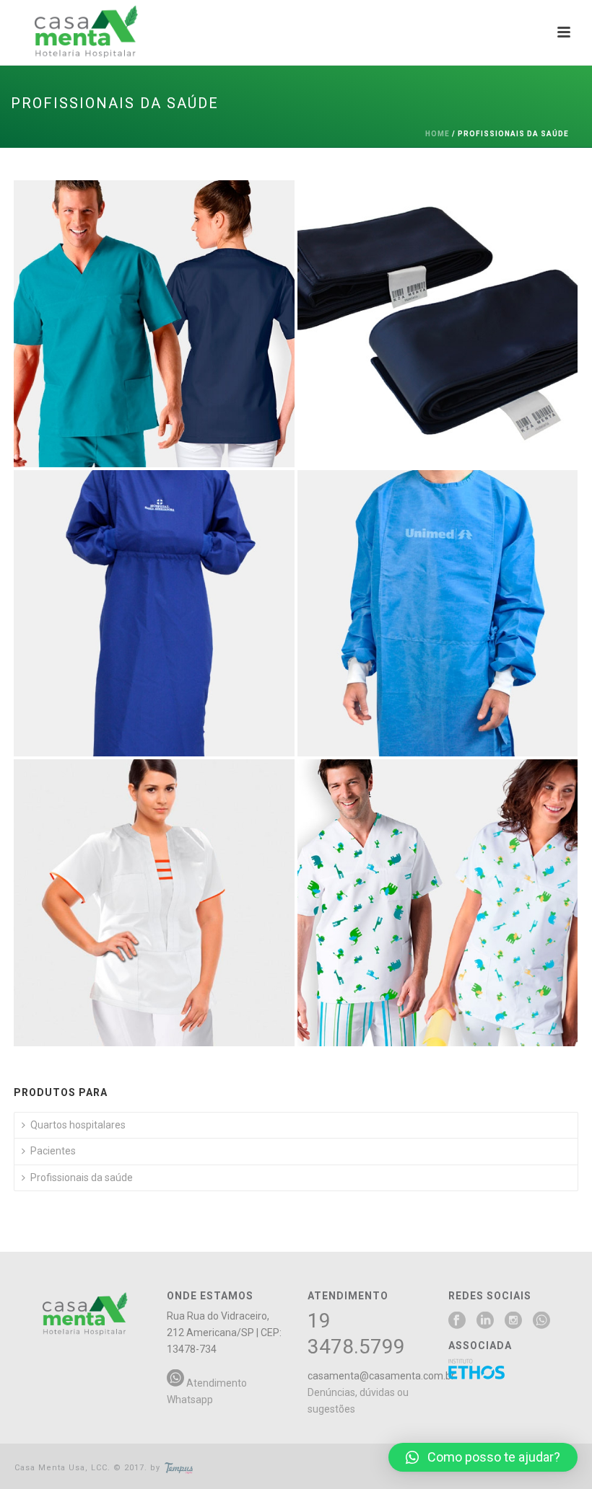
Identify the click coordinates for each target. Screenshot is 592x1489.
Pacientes (53, 1151)
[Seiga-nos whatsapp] (541, 1321)
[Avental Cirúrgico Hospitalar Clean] (181, 573)
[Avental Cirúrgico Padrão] (464, 573)
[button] (483, 1457)
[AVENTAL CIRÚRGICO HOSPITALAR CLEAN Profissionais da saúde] (154, 613)
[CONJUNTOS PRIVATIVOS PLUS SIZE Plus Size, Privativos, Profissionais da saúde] (154, 902)
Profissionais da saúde (81, 1177)
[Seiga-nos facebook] (457, 1321)
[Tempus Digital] (178, 1467)
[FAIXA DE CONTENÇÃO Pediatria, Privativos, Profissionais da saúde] (437, 323)
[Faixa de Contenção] (464, 284)
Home (437, 134)
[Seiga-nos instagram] (513, 1321)
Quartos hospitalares (78, 1125)
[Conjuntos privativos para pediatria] (464, 863)
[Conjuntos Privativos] (181, 284)
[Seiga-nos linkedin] (485, 1321)
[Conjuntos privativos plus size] (181, 863)
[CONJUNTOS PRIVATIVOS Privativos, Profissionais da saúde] (154, 323)
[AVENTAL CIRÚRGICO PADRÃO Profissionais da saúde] (437, 613)
